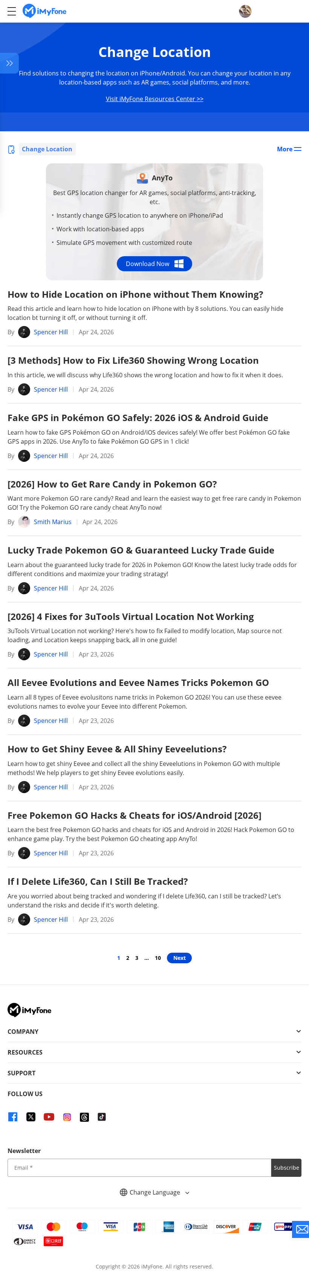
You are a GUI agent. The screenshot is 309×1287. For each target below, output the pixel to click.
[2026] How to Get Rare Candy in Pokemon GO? (112, 484)
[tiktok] (101, 1117)
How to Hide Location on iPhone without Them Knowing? (135, 294)
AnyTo (162, 177)
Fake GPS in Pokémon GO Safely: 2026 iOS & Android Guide (138, 417)
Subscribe (286, 1167)
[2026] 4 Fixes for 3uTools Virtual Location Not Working (131, 616)
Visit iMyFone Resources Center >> (154, 99)
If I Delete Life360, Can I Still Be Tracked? (98, 881)
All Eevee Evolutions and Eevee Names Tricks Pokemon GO (138, 682)
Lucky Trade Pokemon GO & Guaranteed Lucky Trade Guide (141, 550)
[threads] (84, 1117)
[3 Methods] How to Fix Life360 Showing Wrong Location (133, 360)
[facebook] (13, 1117)
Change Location (47, 149)
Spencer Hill (51, 332)
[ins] (67, 1117)
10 (158, 957)
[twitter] (31, 1117)
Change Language (156, 1192)
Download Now (147, 264)
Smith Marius (53, 522)
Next (179, 957)
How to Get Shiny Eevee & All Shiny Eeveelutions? (117, 749)
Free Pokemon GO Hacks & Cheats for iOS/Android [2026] (135, 815)
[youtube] (49, 1117)
